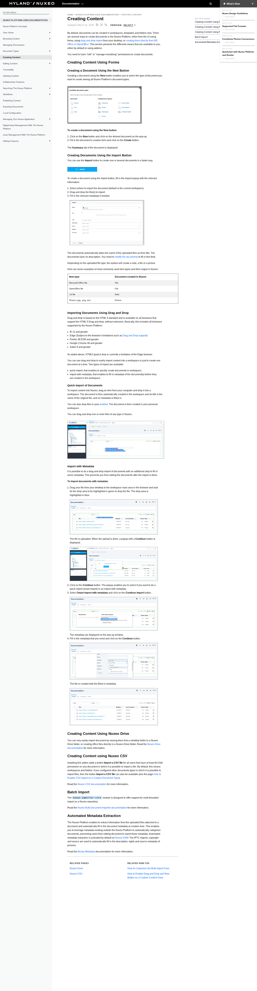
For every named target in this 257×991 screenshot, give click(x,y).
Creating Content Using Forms (210, 22)
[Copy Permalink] (106, 25)
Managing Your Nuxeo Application (19, 119)
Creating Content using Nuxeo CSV (212, 32)
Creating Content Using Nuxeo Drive (213, 27)
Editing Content (10, 63)
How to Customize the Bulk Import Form (148, 868)
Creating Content (11, 57)
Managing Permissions (13, 45)
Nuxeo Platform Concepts (15, 26)
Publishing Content (12, 100)
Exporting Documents (13, 106)
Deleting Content (11, 76)
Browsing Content (11, 38)
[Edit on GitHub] (101, 25)
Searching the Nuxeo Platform (17, 88)
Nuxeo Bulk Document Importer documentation (102, 807)
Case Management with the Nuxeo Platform (24, 135)
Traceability (8, 69)
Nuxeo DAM (121, 837)
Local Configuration (12, 113)
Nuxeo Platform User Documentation (25, 20)
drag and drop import (92, 40)
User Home (8, 32)
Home (70, 15)
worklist (104, 404)
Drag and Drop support (135, 335)
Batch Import (201, 37)
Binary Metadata (86, 851)
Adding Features (11, 141)
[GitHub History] (97, 25)
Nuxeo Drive (76, 868)
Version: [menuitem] (121, 25)
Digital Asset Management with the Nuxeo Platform (23, 127)
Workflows (8, 94)
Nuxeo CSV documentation (92, 784)
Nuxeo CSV (76, 873)
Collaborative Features (13, 82)
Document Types (11, 51)
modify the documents (126, 257)
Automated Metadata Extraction (211, 42)
